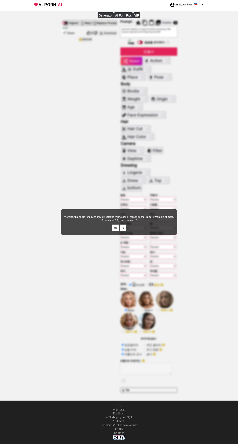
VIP (136, 15)
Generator (106, 15)
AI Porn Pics (123, 15)
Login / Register (183, 4)
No (123, 228)
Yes (115, 228)
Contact (119, 433)
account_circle (172, 4)
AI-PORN (50, 4)
